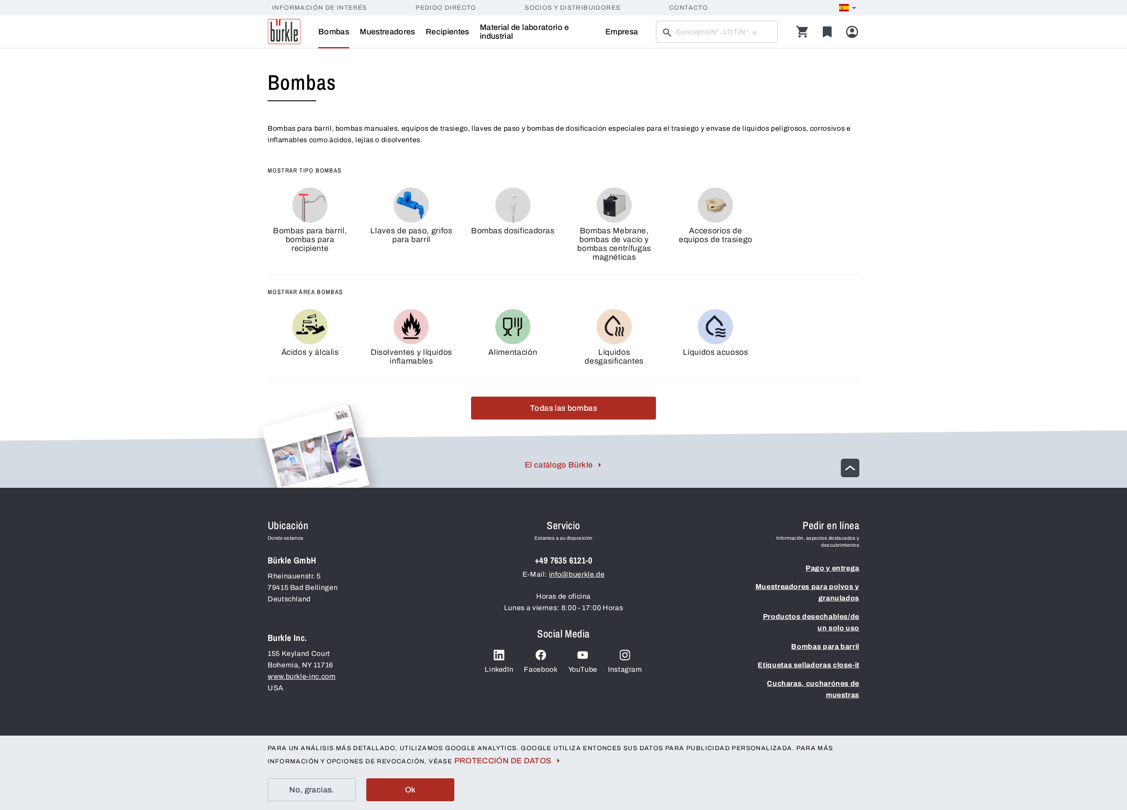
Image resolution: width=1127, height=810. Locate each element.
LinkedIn (499, 669)
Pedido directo (446, 7)
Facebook (540, 669)
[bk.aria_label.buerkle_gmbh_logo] (284, 31)
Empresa (621, 31)
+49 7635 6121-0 (563, 560)
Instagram (625, 669)
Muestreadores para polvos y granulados (807, 592)
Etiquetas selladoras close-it (808, 665)
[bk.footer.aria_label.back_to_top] (850, 468)
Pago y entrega (832, 568)
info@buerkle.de (577, 574)
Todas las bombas (563, 408)
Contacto (688, 7)
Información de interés (319, 7)
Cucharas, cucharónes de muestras (813, 689)
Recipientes (447, 31)
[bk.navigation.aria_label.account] (852, 32)
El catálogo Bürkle (559, 464)
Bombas (333, 31)
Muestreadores (387, 31)
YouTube (582, 669)
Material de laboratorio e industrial (524, 31)
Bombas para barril (825, 646)
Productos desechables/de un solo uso (811, 622)
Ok (410, 789)
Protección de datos (503, 760)
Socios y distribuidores (572, 7)
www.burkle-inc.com (302, 676)
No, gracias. (311, 789)
